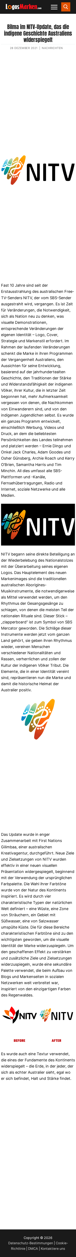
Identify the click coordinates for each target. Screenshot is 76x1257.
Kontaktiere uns (53, 1249)
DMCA (33, 1249)
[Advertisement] (38, 103)
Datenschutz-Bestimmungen (30, 1243)
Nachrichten (52, 48)
